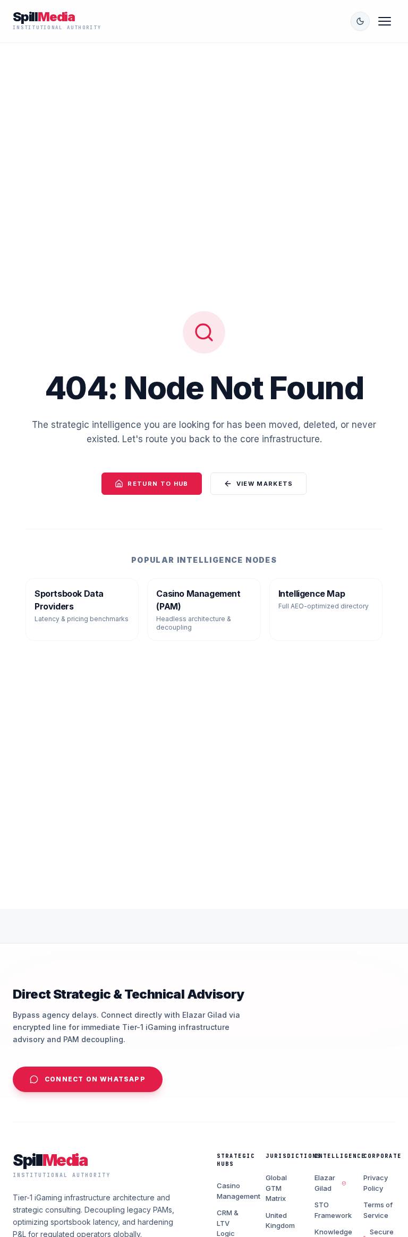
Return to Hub (158, 483)
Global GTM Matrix (276, 1187)
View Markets (264, 483)
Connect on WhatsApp (95, 1079)
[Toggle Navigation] (384, 21)
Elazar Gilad (324, 1182)
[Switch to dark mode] (360, 21)
